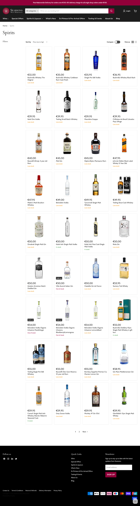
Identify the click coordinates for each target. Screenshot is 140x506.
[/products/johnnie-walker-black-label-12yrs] (124, 143)
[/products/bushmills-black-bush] (124, 59)
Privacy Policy (58, 490)
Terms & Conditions (17, 490)
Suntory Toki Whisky (120, 286)
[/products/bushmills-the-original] (39, 59)
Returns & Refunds (31, 490)
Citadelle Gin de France (92, 286)
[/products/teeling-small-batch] (67, 101)
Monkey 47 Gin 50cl (91, 413)
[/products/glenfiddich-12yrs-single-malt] (124, 395)
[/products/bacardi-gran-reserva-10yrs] (67, 354)
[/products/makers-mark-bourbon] (39, 185)
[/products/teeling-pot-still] (39, 354)
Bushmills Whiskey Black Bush (124, 78)
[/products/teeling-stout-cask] (124, 185)
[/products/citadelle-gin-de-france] (95, 268)
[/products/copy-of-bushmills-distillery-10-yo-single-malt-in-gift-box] (67, 226)
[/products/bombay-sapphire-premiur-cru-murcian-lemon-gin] (95, 354)
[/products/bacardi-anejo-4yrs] (39, 143)
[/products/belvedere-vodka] (67, 185)
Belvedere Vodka (62, 203)
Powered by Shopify (9, 496)
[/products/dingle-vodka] (95, 59)
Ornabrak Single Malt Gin (37, 244)
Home (5, 26)
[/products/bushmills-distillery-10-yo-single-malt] (124, 310)
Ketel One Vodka (34, 119)
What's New (51, 18)
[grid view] (132, 42)
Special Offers (17, 18)
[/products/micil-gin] (67, 143)
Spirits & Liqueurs (34, 18)
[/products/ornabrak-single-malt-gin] (39, 226)
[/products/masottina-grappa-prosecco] (95, 101)
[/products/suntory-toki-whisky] (124, 268)
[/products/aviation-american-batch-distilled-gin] (39, 268)
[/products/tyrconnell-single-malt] (95, 185)
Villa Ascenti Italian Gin (64, 286)
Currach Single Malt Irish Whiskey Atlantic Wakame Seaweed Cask (37, 415)
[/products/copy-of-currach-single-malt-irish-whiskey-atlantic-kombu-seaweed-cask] (39, 395)
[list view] (135, 42)
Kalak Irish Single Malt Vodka (66, 244)
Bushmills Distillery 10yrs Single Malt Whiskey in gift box (122, 330)
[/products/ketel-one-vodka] (39, 101)
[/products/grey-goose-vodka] (67, 395)
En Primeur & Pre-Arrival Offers (72, 18)
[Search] (111, 10)
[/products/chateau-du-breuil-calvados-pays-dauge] (124, 101)
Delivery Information (45, 490)
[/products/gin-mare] (124, 354)
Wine (5, 18)
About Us (109, 18)
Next (85, 432)
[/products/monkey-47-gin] (95, 395)
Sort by (28, 42)
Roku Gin (116, 244)
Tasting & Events (95, 18)
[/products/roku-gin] (124, 226)
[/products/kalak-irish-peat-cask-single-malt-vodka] (95, 226)
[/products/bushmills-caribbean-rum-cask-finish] (67, 59)
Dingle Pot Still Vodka (92, 78)
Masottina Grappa (91, 119)
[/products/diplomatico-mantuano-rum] (95, 143)
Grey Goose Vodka (63, 413)
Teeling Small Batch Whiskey (66, 119)
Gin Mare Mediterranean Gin (123, 372)
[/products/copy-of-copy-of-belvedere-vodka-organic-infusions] (95, 310)
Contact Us (6, 490)
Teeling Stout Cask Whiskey (123, 203)
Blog (118, 18)
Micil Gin (59, 161)
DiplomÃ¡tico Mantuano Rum (95, 161)
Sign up (111, 474)
